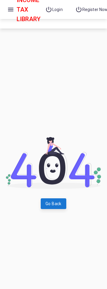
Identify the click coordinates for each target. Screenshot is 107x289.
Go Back (53, 203)
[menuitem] (55, 9)
